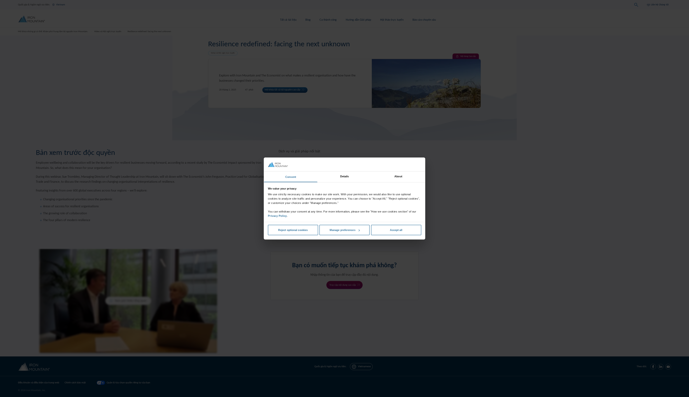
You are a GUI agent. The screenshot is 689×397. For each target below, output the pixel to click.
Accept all (396, 230)
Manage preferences (342, 230)
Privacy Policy (277, 215)
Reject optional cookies (293, 230)
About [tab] (398, 176)
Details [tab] (344, 176)
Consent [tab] (290, 176)
